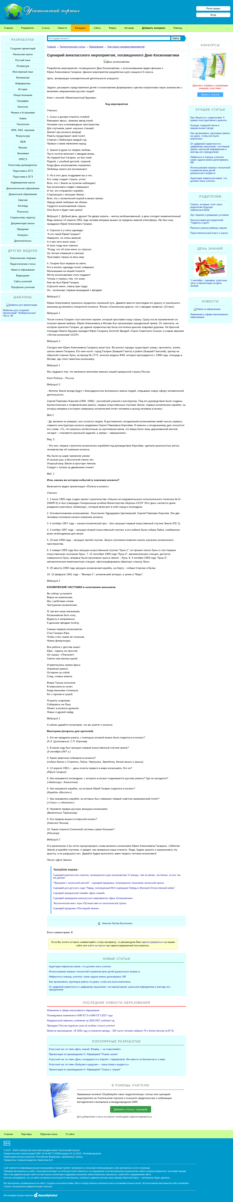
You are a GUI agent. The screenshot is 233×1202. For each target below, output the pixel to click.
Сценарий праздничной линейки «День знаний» (79, 893)
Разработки (27, 28)
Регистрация (213, 8)
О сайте (70, 1134)
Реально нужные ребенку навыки (208, 228)
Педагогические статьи (72, 46)
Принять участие (210, 94)
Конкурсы (80, 28)
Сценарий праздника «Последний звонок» (76, 908)
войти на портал (97, 945)
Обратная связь (49, 1134)
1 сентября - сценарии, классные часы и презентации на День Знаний (208, 283)
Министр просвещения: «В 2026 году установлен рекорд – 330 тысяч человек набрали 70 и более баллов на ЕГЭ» (110, 1030)
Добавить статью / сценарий (130, 1109)
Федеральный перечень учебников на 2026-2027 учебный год (80, 1020)
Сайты (97, 28)
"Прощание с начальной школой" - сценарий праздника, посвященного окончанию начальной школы (108, 883)
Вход (213, 14)
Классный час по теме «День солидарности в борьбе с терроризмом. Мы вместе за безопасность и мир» (107, 1059)
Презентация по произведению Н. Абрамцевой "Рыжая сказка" (83, 1054)
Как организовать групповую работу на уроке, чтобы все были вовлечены (90, 981)
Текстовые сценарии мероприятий (126, 46)
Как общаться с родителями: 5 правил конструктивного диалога (208, 119)
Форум (112, 28)
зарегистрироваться (152, 942)
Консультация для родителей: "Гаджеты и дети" (207, 221)
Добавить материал (153, 28)
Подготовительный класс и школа (209, 233)
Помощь (177, 28)
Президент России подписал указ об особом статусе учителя (81, 1025)
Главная (8, 28)
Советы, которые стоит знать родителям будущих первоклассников (206, 207)
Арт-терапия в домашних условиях (209, 215)
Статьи (46, 28)
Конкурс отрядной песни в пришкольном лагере (204, 126)
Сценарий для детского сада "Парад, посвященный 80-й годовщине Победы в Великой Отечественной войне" (114, 888)
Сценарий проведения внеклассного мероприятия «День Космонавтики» (93, 898)
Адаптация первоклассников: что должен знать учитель (80, 966)
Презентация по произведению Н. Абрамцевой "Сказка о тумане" (85, 1069)
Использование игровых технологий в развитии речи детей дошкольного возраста (94, 971)
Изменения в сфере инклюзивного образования (73, 1010)
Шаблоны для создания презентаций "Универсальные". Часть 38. (20, 313)
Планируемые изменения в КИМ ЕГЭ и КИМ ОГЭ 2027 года (79, 1015)
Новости (62, 28)
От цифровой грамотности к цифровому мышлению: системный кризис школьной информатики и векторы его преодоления (209, 147)
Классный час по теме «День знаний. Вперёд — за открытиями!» (85, 1049)
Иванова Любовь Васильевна (117, 923)
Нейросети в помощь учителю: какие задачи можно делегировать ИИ (87, 976)
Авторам (129, 28)
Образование (96, 46)
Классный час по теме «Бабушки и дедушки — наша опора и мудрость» (89, 1064)
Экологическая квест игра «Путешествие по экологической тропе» (90, 903)
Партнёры (26, 1134)
